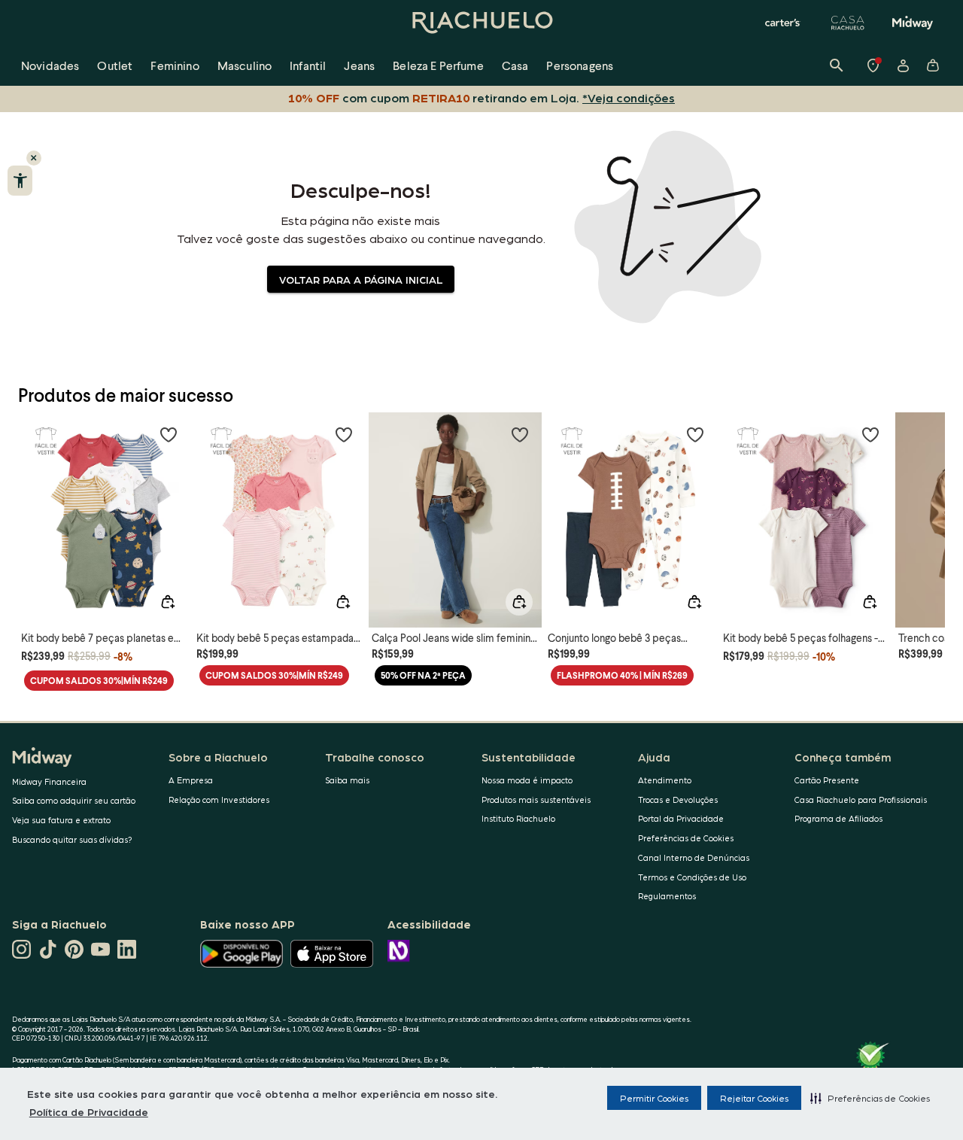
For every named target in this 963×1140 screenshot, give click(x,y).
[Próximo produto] (925, 506)
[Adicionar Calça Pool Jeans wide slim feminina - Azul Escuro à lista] (520, 434)
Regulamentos (667, 895)
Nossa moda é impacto (527, 780)
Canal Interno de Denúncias (693, 857)
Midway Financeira (49, 781)
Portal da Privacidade (681, 818)
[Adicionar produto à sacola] (168, 602)
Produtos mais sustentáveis (536, 799)
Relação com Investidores (219, 799)
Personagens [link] (579, 65)
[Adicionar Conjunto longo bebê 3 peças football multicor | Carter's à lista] (695, 434)
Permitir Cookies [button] (654, 1098)
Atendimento (664, 780)
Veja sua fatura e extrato (61, 819)
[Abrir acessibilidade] (20, 181)
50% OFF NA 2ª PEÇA (423, 675)
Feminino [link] (174, 65)
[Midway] (912, 22)
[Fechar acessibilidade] (33, 158)
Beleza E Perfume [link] (438, 65)
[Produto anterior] (37, 506)
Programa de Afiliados (838, 818)
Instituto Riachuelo (518, 818)
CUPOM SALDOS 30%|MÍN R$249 (99, 680)
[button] (870, 1098)
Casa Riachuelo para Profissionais (860, 799)
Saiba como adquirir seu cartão (73, 800)
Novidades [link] (50, 65)
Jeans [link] (359, 65)
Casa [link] (515, 65)
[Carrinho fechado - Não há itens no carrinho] (933, 65)
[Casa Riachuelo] (848, 22)
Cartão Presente (826, 780)
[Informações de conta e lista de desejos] (903, 65)
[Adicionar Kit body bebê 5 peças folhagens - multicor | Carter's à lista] (870, 434)
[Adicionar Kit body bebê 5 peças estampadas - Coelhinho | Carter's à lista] (344, 434)
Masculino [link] (244, 65)
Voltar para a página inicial (360, 279)
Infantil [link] (308, 65)
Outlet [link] (114, 65)
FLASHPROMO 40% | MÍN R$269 (622, 675)
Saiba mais (347, 780)
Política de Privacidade (88, 1111)
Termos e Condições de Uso (692, 877)
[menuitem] (50, 65)
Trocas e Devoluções (678, 799)
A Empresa (191, 780)
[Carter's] (783, 22)
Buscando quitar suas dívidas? (72, 839)
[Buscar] (837, 65)
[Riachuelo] (481, 22)
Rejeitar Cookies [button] (754, 1098)
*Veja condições (628, 97)
